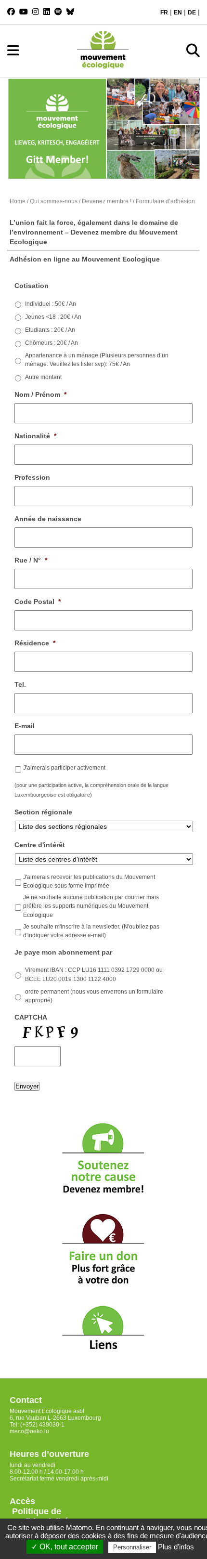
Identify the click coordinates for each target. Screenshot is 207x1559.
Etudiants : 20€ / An (50, 330)
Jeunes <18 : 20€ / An (53, 317)
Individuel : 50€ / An (50, 304)
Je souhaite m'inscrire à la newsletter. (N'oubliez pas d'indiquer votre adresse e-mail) (91, 931)
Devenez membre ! (106, 201)
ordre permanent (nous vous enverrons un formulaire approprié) (94, 996)
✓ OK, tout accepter (64, 1547)
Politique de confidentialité (39, 1516)
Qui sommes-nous (54, 201)
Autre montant (43, 377)
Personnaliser (132, 1547)
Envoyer (27, 1086)
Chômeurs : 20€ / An (51, 343)
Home (18, 201)
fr (164, 12)
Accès (22, 1501)
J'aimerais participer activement (64, 767)
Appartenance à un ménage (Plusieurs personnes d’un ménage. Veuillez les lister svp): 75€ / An (96, 359)
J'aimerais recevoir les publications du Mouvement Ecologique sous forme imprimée (89, 881)
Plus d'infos (176, 1547)
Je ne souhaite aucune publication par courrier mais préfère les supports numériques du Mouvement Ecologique (91, 906)
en (178, 12)
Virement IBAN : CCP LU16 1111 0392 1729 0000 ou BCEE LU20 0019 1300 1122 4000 (94, 974)
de (192, 12)
